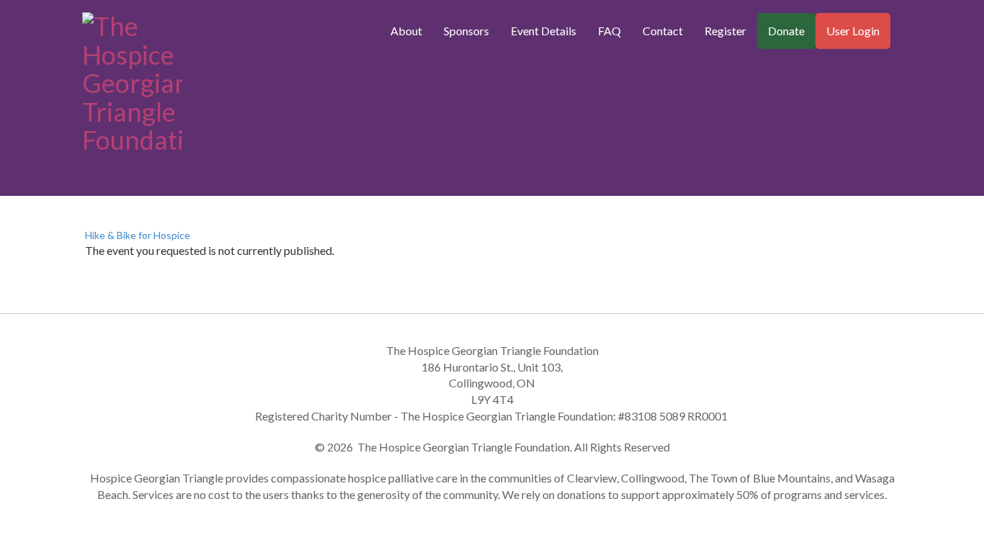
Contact (663, 30)
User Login (853, 30)
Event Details (543, 30)
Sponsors (466, 30)
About (406, 30)
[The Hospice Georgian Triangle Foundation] (132, 80)
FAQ (609, 30)
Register (725, 30)
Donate (786, 30)
